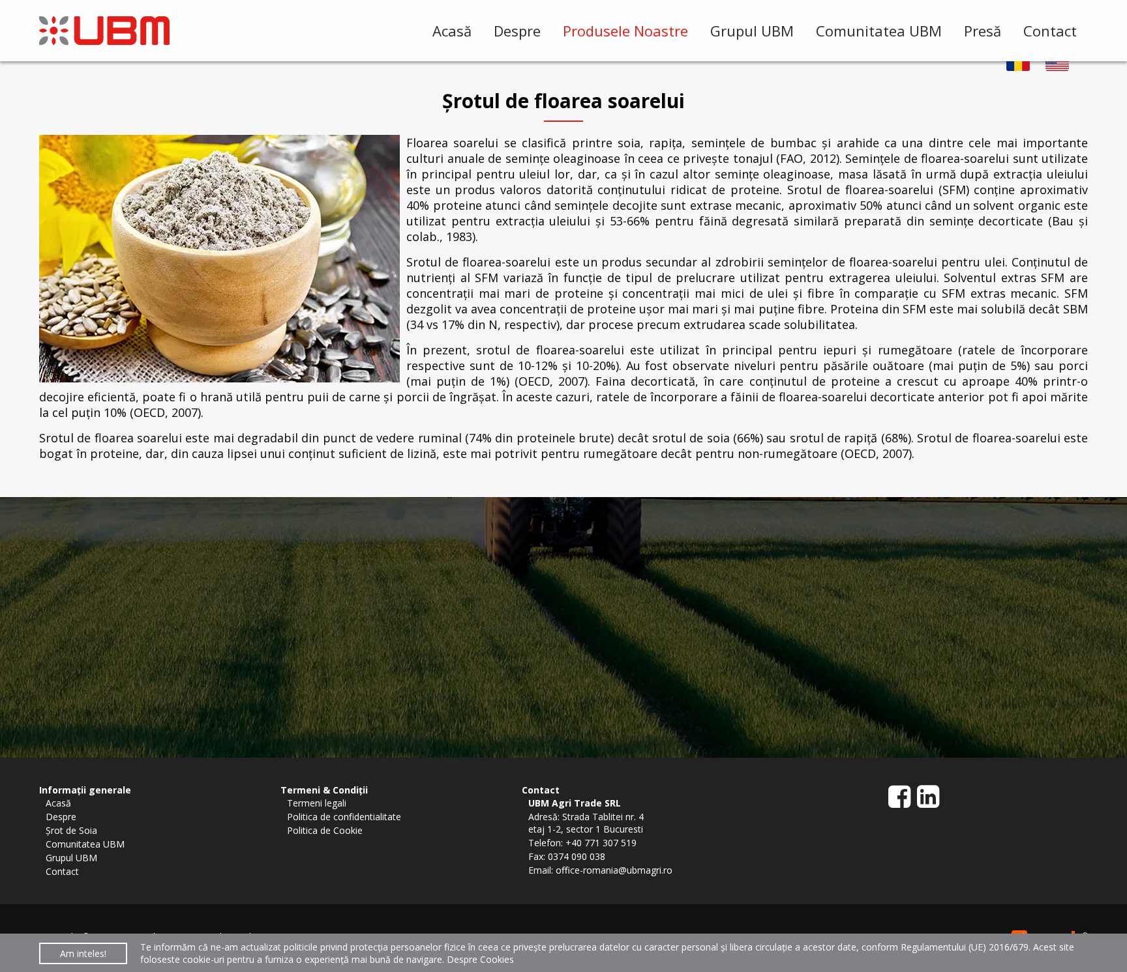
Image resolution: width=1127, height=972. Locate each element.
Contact (1050, 30)
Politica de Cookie (325, 830)
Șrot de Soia (71, 830)
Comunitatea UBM (879, 30)
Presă (982, 30)
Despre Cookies (480, 959)
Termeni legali (316, 803)
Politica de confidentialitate (344, 816)
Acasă (452, 30)
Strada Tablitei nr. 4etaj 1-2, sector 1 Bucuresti (586, 822)
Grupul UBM (752, 30)
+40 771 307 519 (601, 842)
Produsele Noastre (625, 30)
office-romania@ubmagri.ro (614, 870)
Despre (517, 30)
